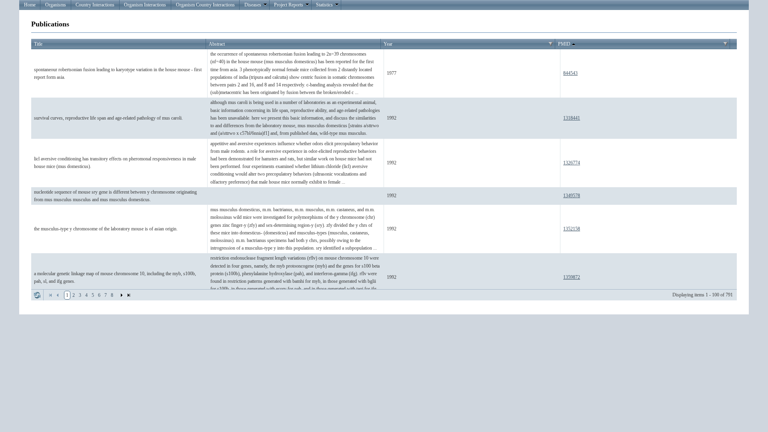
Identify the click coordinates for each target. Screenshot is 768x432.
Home (30, 5)
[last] (128, 295)
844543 (570, 73)
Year (388, 44)
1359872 (571, 277)
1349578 (571, 195)
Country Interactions (95, 5)
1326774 (571, 163)
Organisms (55, 5)
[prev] (57, 295)
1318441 (571, 118)
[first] (50, 295)
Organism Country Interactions (205, 5)
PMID (564, 44)
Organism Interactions (145, 5)
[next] (121, 295)
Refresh (37, 295)
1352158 (571, 229)
